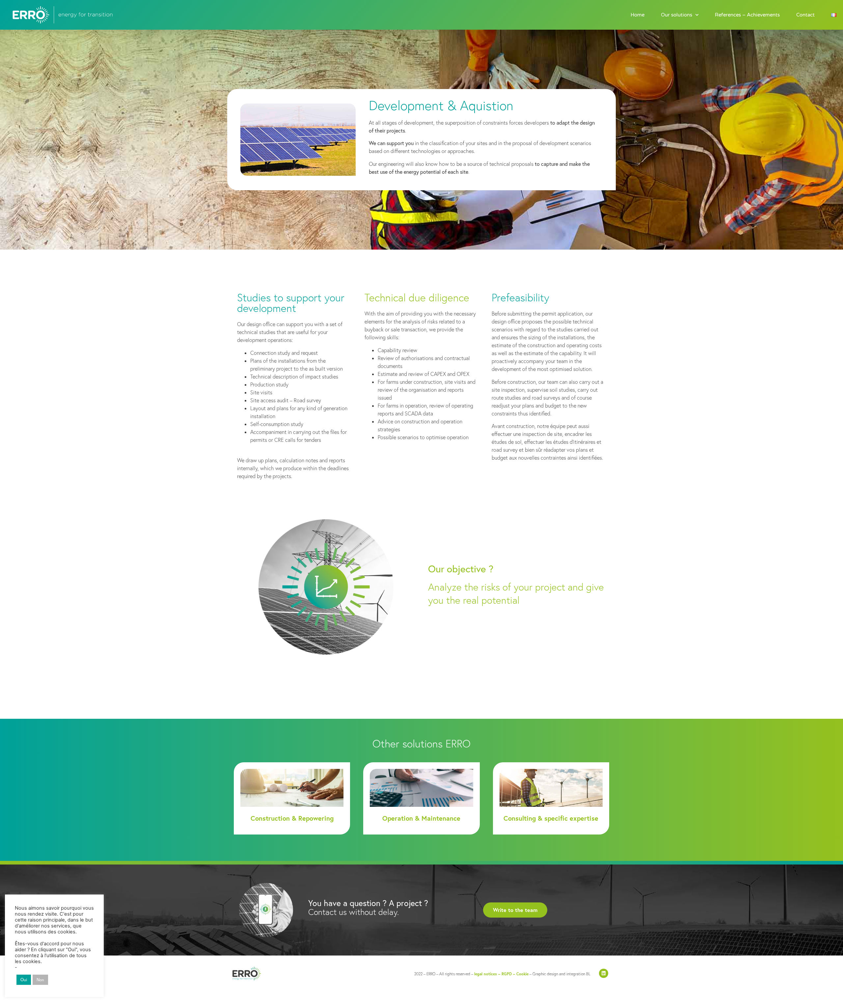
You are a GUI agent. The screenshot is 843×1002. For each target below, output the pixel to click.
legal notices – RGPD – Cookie (501, 973)
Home (637, 15)
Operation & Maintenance (421, 818)
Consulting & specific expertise (550, 818)
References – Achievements (747, 15)
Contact (805, 15)
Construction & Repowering (292, 818)
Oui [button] (23, 979)
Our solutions (676, 15)
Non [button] (40, 979)
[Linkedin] (603, 973)
